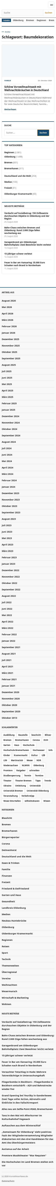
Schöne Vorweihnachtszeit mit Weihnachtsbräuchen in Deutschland (26, 88)
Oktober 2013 (9, 717)
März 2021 (7, 672)
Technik (6, 959)
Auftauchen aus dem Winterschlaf (21, 1125)
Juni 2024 (7, 454)
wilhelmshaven (32, 801)
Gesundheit (8, 901)
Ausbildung (8, 735)
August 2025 (9, 364)
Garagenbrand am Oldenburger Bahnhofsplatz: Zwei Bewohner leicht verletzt (27, 243)
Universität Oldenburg (38, 790)
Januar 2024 (8, 486)
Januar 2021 (8, 685)
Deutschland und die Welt (17, 175)
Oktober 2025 (9, 351)
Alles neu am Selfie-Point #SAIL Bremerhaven (27, 1108)
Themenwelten (10, 965)
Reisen (5, 946)
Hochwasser (39, 750)
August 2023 (9, 518)
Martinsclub (17, 760)
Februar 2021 (9, 679)
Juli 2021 (6, 660)
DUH (46, 740)
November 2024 (11, 422)
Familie (7, 81)
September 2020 (11, 711)
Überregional (9, 971)
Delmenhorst (9, 850)
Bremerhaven (11, 168)
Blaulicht (7, 817)
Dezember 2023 (10, 493)
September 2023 (11, 512)
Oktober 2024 (9, 428)
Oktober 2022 (9, 583)
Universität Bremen (13, 790)
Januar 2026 (8, 332)
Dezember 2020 (10, 692)
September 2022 (11, 589)
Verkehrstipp (28, 795)
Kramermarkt (20, 755)
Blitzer (48, 735)
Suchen (48, 12)
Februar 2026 (9, 326)
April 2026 (7, 313)
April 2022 (7, 621)
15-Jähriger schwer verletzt (18, 253)
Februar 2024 (9, 480)
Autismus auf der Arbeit (15, 1148)
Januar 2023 (8, 563)
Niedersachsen (10, 765)
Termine (39, 775)
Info (51, 750)
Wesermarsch (9, 991)
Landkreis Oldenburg (14, 907)
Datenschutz (8, 1181)
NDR (39, 760)
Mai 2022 (7, 615)
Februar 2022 (9, 634)
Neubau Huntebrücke (14, 920)
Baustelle (23, 735)
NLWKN (26, 765)
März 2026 (7, 319)
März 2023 (7, 550)
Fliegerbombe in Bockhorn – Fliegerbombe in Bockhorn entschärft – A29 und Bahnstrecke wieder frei (27, 1085)
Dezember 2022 (10, 570)
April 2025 (7, 390)
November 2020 (11, 698)
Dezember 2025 (10, 339)
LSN (5, 760)
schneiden (34, 770)
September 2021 (11, 647)
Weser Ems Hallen (12, 801)
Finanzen (7, 875)
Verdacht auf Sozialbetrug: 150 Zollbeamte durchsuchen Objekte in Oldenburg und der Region (26, 216)
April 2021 (7, 666)
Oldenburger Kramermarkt (18, 193)
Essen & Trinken (10, 862)
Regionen (41, 20)
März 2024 (7, 473)
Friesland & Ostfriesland (15, 888)
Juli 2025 (6, 371)
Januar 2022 (8, 640)
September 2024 (11, 435)
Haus (16, 745)
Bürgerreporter (10, 837)
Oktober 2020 (9, 704)
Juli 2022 (6, 602)
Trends (47, 780)
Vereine (6, 978)
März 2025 (7, 396)
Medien (8, 181)
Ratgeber (21, 770)
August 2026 (9, 300)
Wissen (46, 801)
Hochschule (28, 745)
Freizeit (8, 187)
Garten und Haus (11, 894)
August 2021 (9, 653)
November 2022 (11, 576)
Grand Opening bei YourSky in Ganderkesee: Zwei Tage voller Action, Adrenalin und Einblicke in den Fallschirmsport (27, 1099)
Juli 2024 (6, 448)
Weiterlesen (10, 109)
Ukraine (7, 785)
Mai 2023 (7, 538)
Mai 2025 (7, 384)
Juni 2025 (7, 377)
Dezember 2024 (10, 416)
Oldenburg (18, 20)
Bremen (30, 20)
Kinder (6, 755)
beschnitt (36, 735)
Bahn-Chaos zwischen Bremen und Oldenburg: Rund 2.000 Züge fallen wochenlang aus (22, 230)
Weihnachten (9, 984)
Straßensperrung (11, 775)
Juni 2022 (7, 608)
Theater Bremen (23, 780)
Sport (5, 952)
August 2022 (9, 595)
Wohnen (6, 1004)
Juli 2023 (6, 525)
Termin (27, 775)
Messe (30, 760)
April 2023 (7, 544)
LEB (43, 755)
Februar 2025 (9, 403)
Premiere (8, 770)
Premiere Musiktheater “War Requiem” (24, 1155)
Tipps (37, 780)
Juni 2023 (7, 531)
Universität (35, 785)
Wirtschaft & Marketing (15, 997)
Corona (36, 740)
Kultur (34, 755)
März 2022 (7, 627)
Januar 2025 (8, 409)
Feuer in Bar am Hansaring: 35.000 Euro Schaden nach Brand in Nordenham (24, 264)
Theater (7, 780)
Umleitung (20, 785)
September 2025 (11, 358)
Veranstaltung (10, 795)
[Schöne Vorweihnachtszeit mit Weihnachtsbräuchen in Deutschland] (28, 60)
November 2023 (11, 499)
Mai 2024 (7, 461)
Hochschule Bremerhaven (16, 750)
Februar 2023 (9, 557)
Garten (6, 745)
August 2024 (9, 441)
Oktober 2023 (9, 505)
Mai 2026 (7, 307)
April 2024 (7, 467)
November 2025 (11, 345)
